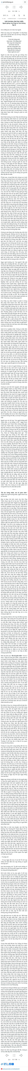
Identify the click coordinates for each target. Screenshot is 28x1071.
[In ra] (24, 15)
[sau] (21, 7)
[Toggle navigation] (25, 2)
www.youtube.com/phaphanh (11, 1069)
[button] (13, 15)
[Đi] (19, 11)
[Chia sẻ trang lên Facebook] (10, 1064)
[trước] (7, 7)
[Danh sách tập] (9, 11)
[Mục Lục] (14, 7)
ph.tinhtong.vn (8, 2)
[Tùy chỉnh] (5, 15)
